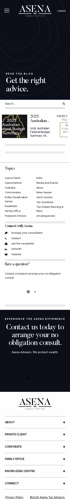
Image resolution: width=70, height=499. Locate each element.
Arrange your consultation (27, 232)
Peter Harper (44, 192)
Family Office (13, 210)
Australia (10, 187)
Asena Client (12, 177)
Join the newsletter (22, 243)
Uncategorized (45, 215)
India (39, 177)
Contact (61, 11)
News (39, 187)
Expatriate (11, 206)
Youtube (16, 254)
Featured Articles (15, 215)
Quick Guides (44, 197)
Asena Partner (13, 182)
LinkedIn (16, 248)
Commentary (13, 192)
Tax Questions (44, 202)
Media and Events (47, 182)
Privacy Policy (14, 497)
